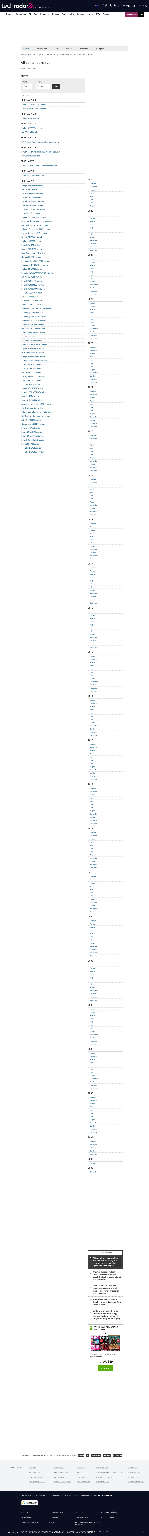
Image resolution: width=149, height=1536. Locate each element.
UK (88, 1455)
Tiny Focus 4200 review (31, 368)
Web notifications (108, 1517)
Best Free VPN (34, 1472)
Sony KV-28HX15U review (32, 285)
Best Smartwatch (83, 1482)
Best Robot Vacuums (136, 1482)
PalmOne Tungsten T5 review (34, 108)
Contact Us (78, 1512)
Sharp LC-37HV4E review (32, 436)
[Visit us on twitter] (106, 5)
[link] (107, 1328)
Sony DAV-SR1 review (30, 245)
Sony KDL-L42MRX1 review (33, 440)
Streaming (44, 14)
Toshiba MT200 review (31, 197)
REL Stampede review (31, 384)
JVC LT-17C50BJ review (31, 420)
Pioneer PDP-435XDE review (33, 392)
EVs (98, 14)
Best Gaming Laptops (62, 1472)
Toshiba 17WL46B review (32, 452)
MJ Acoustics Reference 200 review (36, 412)
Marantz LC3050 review (31, 400)
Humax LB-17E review (31, 257)
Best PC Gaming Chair (62, 1482)
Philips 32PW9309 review (32, 269)
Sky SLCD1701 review (30, 444)
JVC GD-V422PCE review (31, 372)
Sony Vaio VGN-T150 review (33, 104)
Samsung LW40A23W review (33, 316)
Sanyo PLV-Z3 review (30, 213)
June (91, 199)
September (94, 240)
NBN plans (100, 49)
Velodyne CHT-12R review (32, 376)
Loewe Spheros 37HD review (34, 233)
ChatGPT (68, 49)
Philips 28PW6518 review (32, 185)
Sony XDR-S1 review (30, 118)
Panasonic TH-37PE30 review (34, 344)
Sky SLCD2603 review (30, 155)
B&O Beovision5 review (31, 340)
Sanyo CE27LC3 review (31, 428)
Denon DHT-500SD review (32, 237)
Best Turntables (102, 1468)
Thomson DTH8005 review (33, 332)
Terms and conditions (109, 1512)
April (92, 193)
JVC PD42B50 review (30, 132)
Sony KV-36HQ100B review (33, 289)
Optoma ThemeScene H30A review (36, 221)
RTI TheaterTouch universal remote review (40, 142)
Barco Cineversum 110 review (34, 225)
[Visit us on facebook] (103, 5)
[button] (143, 6)
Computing (21, 14)
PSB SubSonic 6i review (31, 380)
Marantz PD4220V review (32, 352)
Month (39, 82)
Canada (81, 1455)
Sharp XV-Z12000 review (32, 205)
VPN (72, 14)
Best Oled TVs (82, 1477)
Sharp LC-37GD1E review (32, 432)
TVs (35, 14)
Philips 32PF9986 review (32, 128)
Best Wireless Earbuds (104, 1477)
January (93, 183)
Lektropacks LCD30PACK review (35, 261)
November (94, 247)
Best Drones (133, 1477)
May (91, 196)
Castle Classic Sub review (32, 408)
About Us (25, 1512)
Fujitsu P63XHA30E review (32, 348)
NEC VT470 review (29, 189)
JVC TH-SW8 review (29, 296)
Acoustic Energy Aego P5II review (36, 404)
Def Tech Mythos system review (35, 416)
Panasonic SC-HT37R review (33, 320)
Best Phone (81, 1468)
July (91, 203)
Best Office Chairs (102, 1482)
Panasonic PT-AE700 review (33, 217)
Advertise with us (81, 1517)
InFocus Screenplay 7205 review (35, 229)
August (92, 206)
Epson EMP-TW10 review (32, 193)
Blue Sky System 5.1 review (33, 253)
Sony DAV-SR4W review (31, 300)
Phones (9, 14)
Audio (64, 14)
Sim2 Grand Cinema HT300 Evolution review (40, 152)
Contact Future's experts (57, 1512)
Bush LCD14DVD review (31, 249)
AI (30, 14)
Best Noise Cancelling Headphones (109, 1472)
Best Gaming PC (60, 1477)
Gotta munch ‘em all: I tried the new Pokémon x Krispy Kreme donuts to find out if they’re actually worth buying (106, 1315)
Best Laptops (59, 1468)
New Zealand (96, 1455)
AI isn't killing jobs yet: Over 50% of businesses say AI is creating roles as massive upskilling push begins (106, 1262)
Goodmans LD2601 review (33, 424)
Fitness (55, 14)
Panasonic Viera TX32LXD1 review (36, 308)
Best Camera (133, 1468)
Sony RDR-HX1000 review (32, 324)
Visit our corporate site (103, 1495)
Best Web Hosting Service (39, 1477)
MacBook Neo (41, 49)
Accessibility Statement (30, 1522)
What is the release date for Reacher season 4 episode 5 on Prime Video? (107, 1302)
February (93, 187)
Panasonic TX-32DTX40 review (34, 265)
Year (25, 82)
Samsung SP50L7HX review (33, 209)
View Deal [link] (105, 1368)
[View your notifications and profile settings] (134, 5)
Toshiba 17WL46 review (31, 448)
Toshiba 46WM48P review (32, 201)
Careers (51, 1522)
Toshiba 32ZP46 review (31, 293)
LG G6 (56, 49)
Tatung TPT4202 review (31, 364)
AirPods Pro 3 (84, 49)
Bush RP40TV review (30, 396)
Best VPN (32, 1468)
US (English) (117, 1455)
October (93, 244)
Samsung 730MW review (32, 312)
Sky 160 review (28, 336)
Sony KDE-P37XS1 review (32, 388)
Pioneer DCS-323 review (31, 304)
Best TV (80, 1472)
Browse (106, 14)
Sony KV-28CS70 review (31, 281)
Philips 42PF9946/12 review (33, 356)
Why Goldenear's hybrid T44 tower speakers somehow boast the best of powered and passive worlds (107, 1276)
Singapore (106, 1455)
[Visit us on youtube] (110, 5)
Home (90, 14)
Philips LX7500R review (31, 241)
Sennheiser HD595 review (32, 175)
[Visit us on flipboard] (114, 5)
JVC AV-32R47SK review (31, 277)
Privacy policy (26, 1517)
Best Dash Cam (134, 1472)
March (92, 190)
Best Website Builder (37, 1482)
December (93, 250)
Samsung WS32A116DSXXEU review (37, 273)
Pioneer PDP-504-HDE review (34, 360)
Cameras (81, 14)
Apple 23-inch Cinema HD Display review (39, 165)
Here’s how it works (85, 54)
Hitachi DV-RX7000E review (33, 328)
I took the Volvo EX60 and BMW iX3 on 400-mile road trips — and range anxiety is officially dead (106, 1289)
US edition (54, 1532)
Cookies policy (53, 1517)
